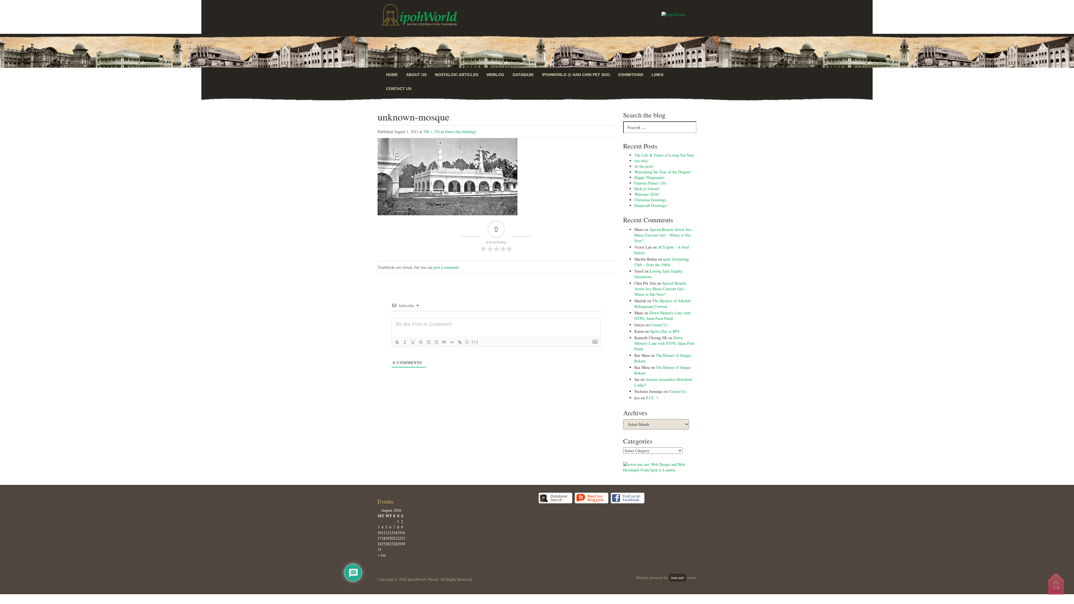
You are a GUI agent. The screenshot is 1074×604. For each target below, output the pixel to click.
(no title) (641, 160)
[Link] (460, 342)
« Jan (382, 555)
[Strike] (421, 342)
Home (392, 74)
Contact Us (398, 88)
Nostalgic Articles (456, 74)
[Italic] (405, 342)
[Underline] (413, 342)
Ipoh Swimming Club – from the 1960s (661, 261)
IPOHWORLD (419, 15)
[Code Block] (452, 342)
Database (523, 74)
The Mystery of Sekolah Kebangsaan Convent (662, 303)
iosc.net (677, 578)
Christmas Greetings (650, 199)
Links (657, 74)
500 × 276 (431, 131)
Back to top (1056, 583)
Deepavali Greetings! (651, 205)
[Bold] (397, 342)
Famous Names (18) (650, 183)
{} (467, 342)
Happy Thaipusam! (649, 177)
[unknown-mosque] (447, 176)
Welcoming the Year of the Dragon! (662, 171)
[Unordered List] (436, 342)
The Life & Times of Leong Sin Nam (664, 155)
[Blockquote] (444, 342)
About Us (416, 74)
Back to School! (647, 188)
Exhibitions (630, 74)
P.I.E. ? (652, 397)
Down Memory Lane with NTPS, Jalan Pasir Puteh (662, 315)
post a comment (446, 267)
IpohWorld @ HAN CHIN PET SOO (576, 74)
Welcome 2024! (646, 194)
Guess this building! (461, 131)
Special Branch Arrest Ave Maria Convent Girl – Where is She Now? (662, 235)
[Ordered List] (428, 342)
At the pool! (644, 166)
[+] (475, 342)
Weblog (495, 74)
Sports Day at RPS (665, 331)
